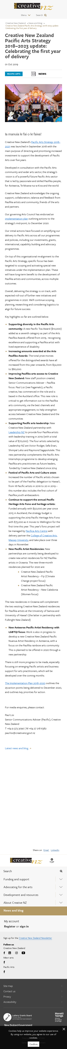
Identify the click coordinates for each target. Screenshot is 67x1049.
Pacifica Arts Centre (36, 531)
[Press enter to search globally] (61, 871)
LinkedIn (55, 850)
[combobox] (28, 871)
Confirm (33, 1044)
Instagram (16, 953)
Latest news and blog (16, 748)
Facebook (4, 953)
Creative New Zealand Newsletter (35, 938)
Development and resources (21, 895)
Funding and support (16, 879)
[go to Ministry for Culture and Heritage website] (59, 1017)
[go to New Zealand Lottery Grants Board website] (17, 1017)
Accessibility (9, 1002)
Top (52, 862)
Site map (8, 986)
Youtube (23, 953)
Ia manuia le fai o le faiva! (23, 134)
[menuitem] (33, 879)
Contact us (9, 991)
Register (9, 926)
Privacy (7, 996)
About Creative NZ (15, 902)
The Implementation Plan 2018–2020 (25, 683)
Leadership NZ (16, 432)
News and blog (13, 910)
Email (46, 850)
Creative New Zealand (15, 23)
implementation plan (16, 219)
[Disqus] (33, 801)
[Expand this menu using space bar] (60, 879)
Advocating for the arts (18, 887)
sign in (24, 926)
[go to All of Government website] (18, 1025)
